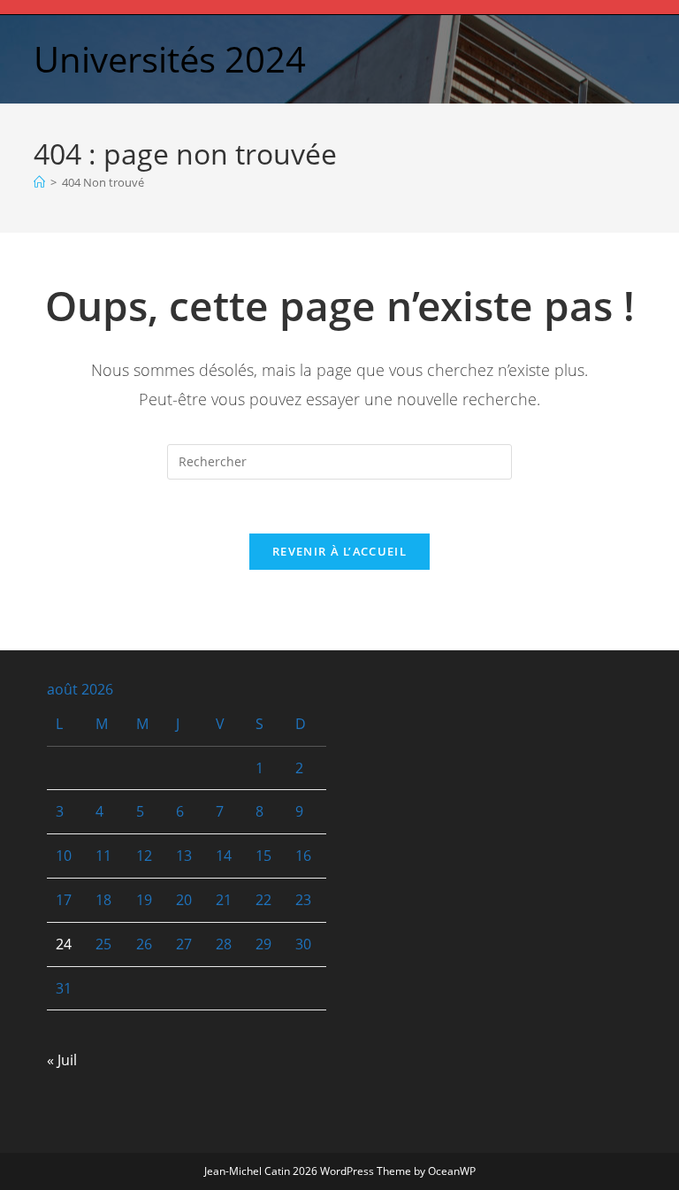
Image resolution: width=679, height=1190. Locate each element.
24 (64, 944)
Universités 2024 (170, 59)
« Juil (62, 1060)
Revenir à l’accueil (339, 551)
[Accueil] (39, 182)
